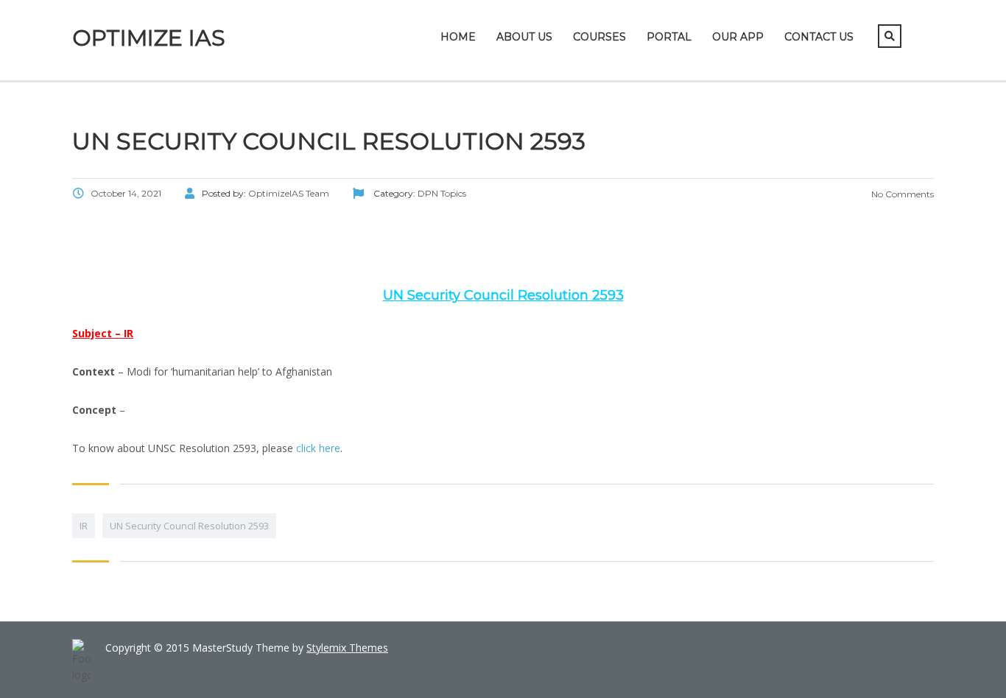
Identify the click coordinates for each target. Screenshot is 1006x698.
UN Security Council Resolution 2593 (189, 525)
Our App (738, 36)
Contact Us (819, 36)
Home (458, 36)
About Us (524, 36)
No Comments (901, 194)
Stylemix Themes (347, 648)
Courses (599, 36)
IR (84, 525)
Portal (669, 36)
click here (318, 448)
